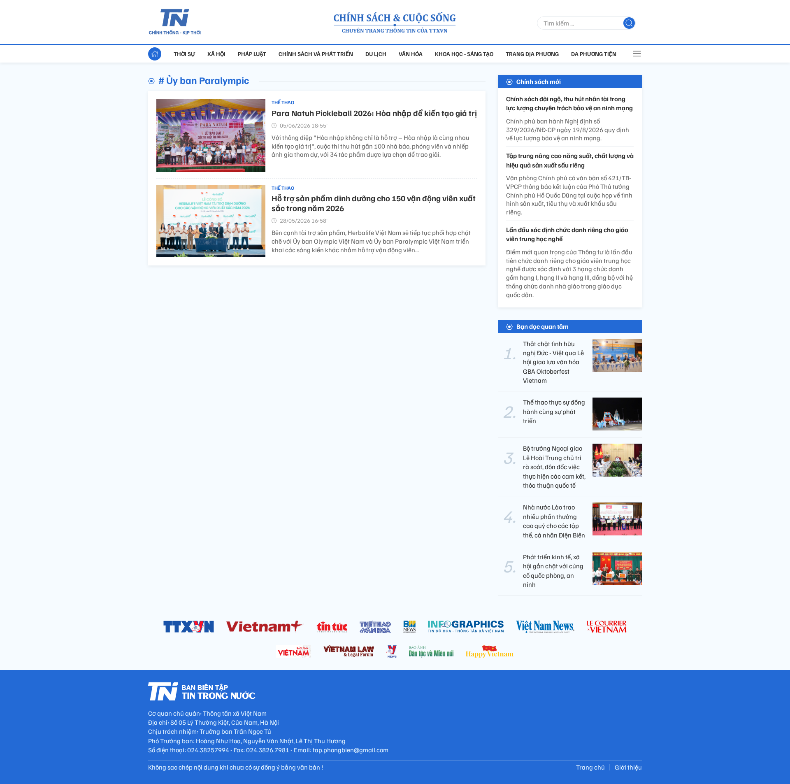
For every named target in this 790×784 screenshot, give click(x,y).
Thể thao (283, 102)
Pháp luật (252, 53)
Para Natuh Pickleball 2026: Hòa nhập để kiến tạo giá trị (374, 113)
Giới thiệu (628, 767)
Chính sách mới (538, 81)
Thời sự (184, 53)
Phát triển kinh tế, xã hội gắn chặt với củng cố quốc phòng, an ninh (553, 571)
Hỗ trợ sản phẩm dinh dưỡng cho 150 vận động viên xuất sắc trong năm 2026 (374, 203)
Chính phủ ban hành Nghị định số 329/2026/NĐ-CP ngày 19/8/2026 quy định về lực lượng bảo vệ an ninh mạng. (567, 129)
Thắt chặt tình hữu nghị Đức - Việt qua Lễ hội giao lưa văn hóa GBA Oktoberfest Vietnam (553, 362)
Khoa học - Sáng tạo (464, 53)
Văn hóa (411, 53)
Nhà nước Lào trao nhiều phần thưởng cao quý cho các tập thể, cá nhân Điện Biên (554, 521)
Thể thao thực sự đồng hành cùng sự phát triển (554, 411)
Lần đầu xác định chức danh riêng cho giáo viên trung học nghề (567, 234)
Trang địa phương (532, 53)
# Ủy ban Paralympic (203, 80)
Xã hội (216, 53)
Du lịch (375, 53)
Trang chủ (590, 767)
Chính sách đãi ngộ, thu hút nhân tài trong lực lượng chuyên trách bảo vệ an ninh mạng (569, 103)
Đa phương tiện (593, 53)
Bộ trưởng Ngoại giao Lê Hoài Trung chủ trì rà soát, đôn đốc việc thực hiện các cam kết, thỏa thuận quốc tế (554, 466)
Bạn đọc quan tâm (542, 326)
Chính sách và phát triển (316, 53)
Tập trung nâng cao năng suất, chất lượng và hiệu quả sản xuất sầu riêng (570, 160)
